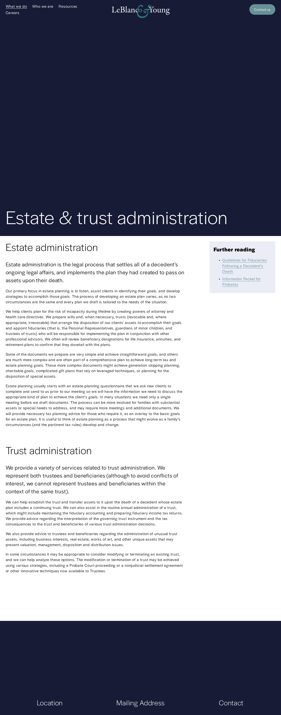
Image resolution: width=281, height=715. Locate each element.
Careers (13, 12)
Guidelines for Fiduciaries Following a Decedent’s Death (244, 265)
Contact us (262, 9)
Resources (68, 6)
